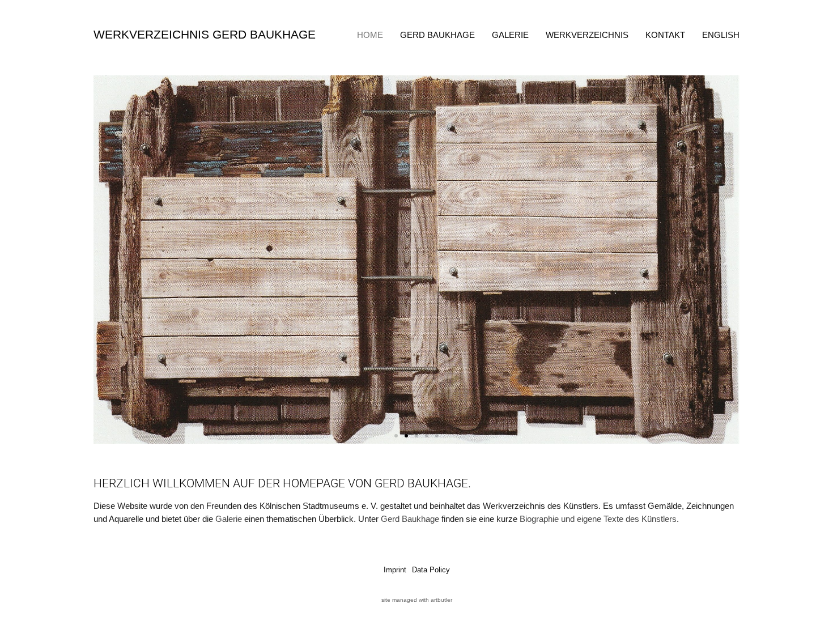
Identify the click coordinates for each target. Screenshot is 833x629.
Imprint (395, 570)
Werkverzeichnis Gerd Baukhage (205, 34)
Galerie (510, 35)
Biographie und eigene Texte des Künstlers (598, 519)
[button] (106, 260)
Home (370, 35)
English (721, 35)
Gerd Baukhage (437, 35)
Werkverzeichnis (587, 35)
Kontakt (665, 35)
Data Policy (431, 570)
